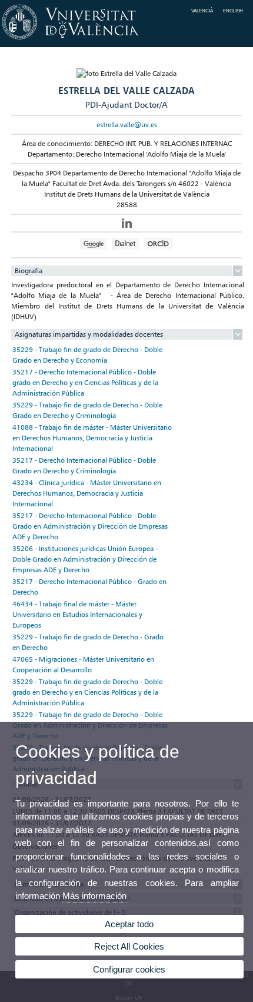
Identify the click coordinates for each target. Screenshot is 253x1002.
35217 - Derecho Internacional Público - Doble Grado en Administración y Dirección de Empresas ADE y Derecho (90, 526)
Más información (94, 896)
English (233, 11)
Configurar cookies (129, 969)
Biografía (28, 270)
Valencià (202, 11)
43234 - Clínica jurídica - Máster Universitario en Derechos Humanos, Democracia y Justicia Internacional (86, 493)
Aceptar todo (129, 924)
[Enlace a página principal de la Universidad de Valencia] (126, 40)
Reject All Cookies (129, 946)
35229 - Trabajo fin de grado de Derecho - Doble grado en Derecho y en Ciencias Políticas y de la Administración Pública (87, 692)
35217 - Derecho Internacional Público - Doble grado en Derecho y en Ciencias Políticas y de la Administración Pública (85, 382)
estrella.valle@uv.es (126, 124)
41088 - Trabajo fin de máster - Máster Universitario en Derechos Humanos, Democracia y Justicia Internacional (92, 438)
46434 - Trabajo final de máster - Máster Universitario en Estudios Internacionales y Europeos (77, 614)
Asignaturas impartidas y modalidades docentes (89, 334)
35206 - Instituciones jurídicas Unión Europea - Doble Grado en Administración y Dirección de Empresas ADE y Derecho (85, 559)
